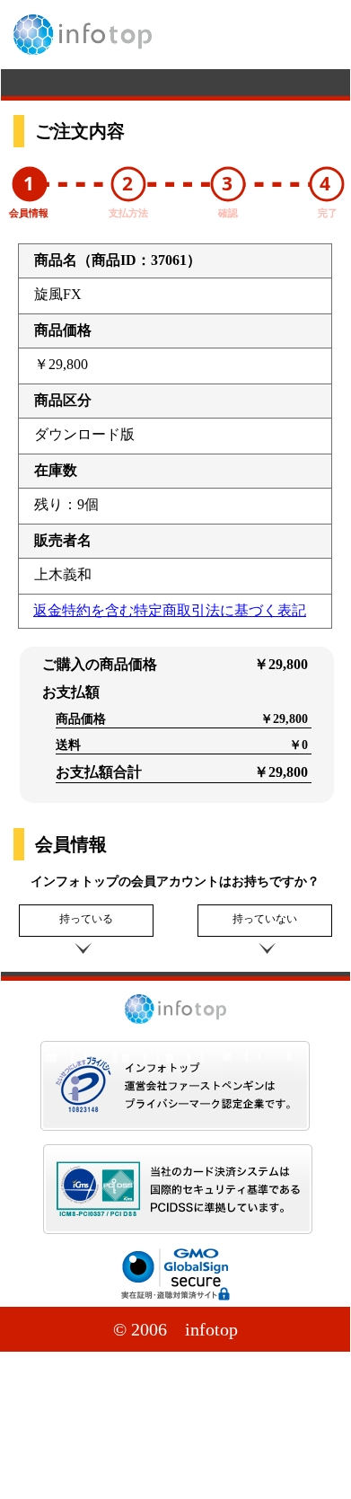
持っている (86, 919)
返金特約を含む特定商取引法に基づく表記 (169, 610)
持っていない (265, 919)
